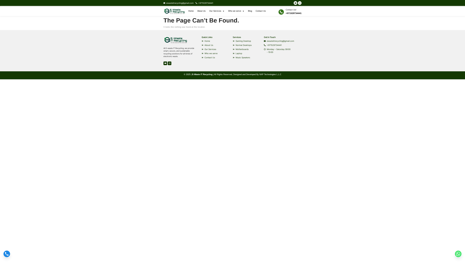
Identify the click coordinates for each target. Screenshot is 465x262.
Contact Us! (291, 10)
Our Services (215, 11)
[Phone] (7, 254)
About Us (201, 11)
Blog (250, 11)
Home (191, 11)
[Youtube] (295, 3)
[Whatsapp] (458, 254)
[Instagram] (300, 3)
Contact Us (261, 11)
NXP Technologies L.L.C (270, 74)
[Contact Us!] (281, 12)
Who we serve (234, 11)
